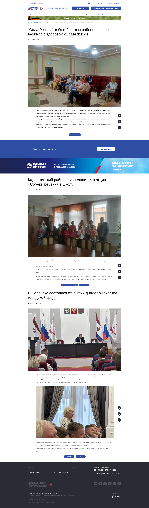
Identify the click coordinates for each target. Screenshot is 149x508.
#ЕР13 (84, 285)
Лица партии (42, 14)
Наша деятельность (57, 14)
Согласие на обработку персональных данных (41, 502)
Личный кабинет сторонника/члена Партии (106, 8)
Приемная (88, 14)
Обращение (80, 8)
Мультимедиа (100, 14)
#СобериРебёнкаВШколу (69, 285)
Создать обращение (106, 149)
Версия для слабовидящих (114, 3)
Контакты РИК (34, 472)
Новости (48, 22)
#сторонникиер (75, 134)
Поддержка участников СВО (74, 18)
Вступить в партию (115, 14)
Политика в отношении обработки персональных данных (44, 501)
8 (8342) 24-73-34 (105, 470)
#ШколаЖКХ (69, 456)
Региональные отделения (82, 468)
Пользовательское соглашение (36, 497)
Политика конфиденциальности (37, 499)
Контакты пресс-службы (59, 472)
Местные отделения (74, 14)
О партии (30, 14)
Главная (30, 22)
